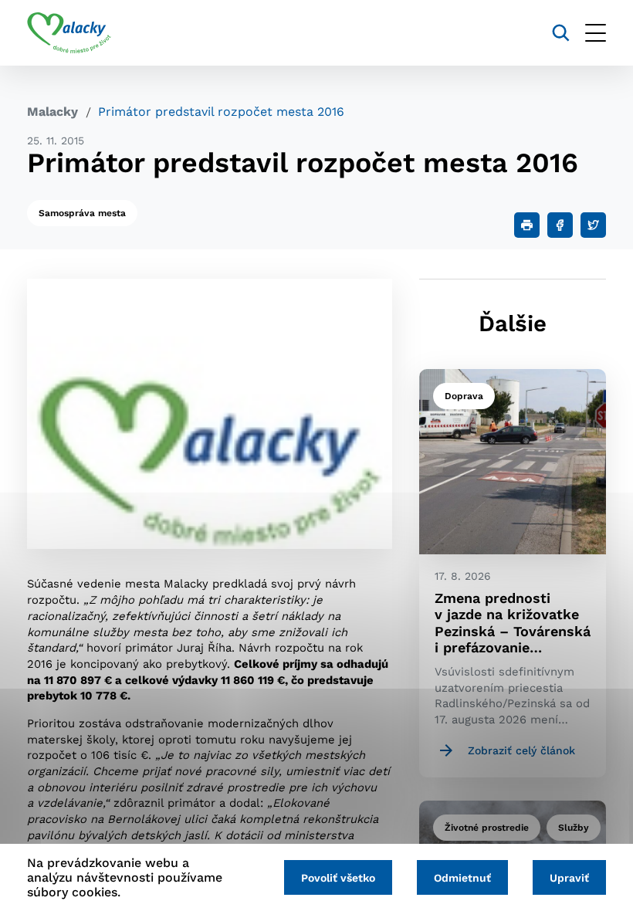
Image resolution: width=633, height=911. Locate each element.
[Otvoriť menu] (595, 33)
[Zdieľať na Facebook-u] (560, 225)
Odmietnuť (462, 878)
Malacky (52, 111)
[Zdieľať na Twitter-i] (593, 225)
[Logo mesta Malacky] (69, 33)
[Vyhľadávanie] (561, 33)
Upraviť (569, 878)
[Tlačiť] (527, 225)
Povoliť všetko (338, 878)
